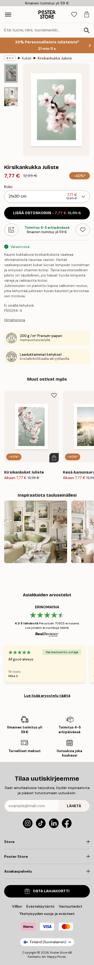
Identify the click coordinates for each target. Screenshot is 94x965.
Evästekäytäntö (40, 906)
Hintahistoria (14, 320)
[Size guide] (11, 230)
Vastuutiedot (70, 906)
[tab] (74, 14)
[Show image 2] (11, 96)
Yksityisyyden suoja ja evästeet (47, 913)
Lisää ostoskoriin (47, 213)
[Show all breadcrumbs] (10, 58)
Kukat (26, 58)
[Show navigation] (8, 14)
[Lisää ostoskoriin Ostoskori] (54, 457)
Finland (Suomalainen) (48, 942)
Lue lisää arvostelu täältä (47, 695)
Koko (8, 186)
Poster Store (58, 952)
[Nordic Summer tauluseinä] (35, 532)
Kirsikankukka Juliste (55, 58)
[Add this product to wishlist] (82, 230)
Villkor (17, 906)
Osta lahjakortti (51, 891)
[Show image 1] (11, 73)
